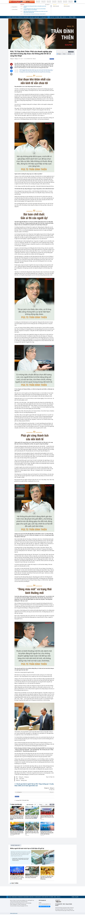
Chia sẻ (52, 58)
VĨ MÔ (49, 17)
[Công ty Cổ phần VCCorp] (65, 901)
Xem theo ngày (30, 804)
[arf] (34, 793)
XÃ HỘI (9, 17)
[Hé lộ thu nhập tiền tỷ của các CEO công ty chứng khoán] (32, 870)
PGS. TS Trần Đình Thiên (24, 800)
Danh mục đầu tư (14, 9)
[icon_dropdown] (75, 1)
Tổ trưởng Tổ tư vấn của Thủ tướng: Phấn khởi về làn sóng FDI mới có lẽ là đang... (35, 71)
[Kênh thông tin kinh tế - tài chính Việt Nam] (22, 1)
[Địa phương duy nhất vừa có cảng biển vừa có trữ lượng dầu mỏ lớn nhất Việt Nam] (47, 826)
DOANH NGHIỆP (26, 17)
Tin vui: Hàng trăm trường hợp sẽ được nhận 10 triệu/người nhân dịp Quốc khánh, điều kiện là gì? (17, 817)
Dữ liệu (70, 17)
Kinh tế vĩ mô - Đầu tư (31, 58)
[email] (11, 74)
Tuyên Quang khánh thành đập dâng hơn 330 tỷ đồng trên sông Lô (47, 817)
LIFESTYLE (64, 17)
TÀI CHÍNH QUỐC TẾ (43, 17)
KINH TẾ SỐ (52, 17)
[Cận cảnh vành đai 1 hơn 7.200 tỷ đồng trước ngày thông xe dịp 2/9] (32, 826)
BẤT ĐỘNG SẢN (20, 17)
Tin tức (64, 53)
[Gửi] (11, 71)
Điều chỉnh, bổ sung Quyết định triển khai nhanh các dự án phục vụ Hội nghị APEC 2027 (16, 833)
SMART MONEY (37, 17)
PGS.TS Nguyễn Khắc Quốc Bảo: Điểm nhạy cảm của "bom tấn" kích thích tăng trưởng (36, 70)
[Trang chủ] (7, 17)
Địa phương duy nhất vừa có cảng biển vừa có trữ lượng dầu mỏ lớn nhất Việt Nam (46, 833)
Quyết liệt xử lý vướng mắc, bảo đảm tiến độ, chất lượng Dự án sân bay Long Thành (31, 817)
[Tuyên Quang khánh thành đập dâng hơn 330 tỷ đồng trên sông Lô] (47, 810)
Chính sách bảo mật (13, 913)
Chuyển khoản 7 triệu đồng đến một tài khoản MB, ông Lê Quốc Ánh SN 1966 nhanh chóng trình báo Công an (20, 859)
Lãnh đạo (69, 53)
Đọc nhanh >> (47, 4)
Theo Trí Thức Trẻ (50, 777)
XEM (52, 804)
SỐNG (61, 17)
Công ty (59, 53)
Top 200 (76, 896)
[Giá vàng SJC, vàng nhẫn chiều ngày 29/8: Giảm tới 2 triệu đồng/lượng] (47, 870)
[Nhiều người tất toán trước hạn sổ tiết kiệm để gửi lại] (42, 857)
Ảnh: (17, 778)
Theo (34, 792)
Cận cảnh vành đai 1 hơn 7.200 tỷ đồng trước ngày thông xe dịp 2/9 (32, 833)
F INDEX (73, 17)
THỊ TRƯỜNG (57, 17)
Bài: (17, 777)
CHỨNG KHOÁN (14, 17)
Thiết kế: (18, 780)
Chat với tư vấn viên (45, 906)
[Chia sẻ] (11, 67)
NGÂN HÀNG (31, 17)
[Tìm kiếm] (71, 51)
